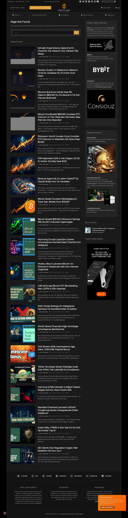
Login (118, 7)
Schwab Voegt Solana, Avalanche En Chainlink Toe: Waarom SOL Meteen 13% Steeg (58, 51)
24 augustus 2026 (55, 145)
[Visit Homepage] (64, 7)
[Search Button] (114, 1)
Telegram (107, 7)
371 (68, 291)
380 (68, 332)
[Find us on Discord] (98, 1)
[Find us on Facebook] (95, 1)
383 (68, 393)
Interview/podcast (19, 1)
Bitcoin (93, 210)
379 (68, 204)
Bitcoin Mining (88, 15)
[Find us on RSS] (83, 1)
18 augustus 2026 (55, 272)
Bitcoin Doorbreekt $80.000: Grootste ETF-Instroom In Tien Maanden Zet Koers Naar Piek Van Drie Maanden (59, 117)
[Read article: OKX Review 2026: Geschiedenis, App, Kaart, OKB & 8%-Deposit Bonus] (23, 354)
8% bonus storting (41, 7)
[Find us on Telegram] (89, 1)
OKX (88, 28)
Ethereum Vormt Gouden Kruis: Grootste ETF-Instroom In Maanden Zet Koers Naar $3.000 (59, 139)
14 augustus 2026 (55, 393)
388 (68, 416)
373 (68, 311)
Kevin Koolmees (43, 56)
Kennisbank (65, 15)
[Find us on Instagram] (92, 1)
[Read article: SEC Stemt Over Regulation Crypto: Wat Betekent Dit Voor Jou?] (23, 455)
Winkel (27, 1)
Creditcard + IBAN (17, 7)
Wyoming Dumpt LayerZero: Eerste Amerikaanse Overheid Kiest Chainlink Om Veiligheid (59, 242)
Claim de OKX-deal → (107, 507)
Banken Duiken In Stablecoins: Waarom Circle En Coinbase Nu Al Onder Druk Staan (58, 73)
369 (68, 101)
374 (68, 272)
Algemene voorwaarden (67, 514)
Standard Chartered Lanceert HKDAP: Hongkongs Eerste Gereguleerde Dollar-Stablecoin (58, 410)
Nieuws (17, 15)
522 (68, 352)
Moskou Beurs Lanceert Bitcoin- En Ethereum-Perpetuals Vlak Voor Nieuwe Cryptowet (58, 266)
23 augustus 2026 (55, 184)
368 (68, 56)
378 (68, 184)
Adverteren (11, 1)
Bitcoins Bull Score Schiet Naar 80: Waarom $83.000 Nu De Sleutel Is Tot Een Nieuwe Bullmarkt (59, 95)
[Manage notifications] (4, 513)
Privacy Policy (79, 514)
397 (68, 164)
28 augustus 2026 (55, 56)
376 (68, 248)
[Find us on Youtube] (80, 1)
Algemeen (111, 15)
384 (68, 453)
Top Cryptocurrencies (39, 15)
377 (68, 145)
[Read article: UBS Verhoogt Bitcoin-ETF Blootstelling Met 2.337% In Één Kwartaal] (23, 293)
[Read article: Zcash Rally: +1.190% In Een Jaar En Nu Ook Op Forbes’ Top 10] (23, 435)
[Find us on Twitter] (86, 1)
